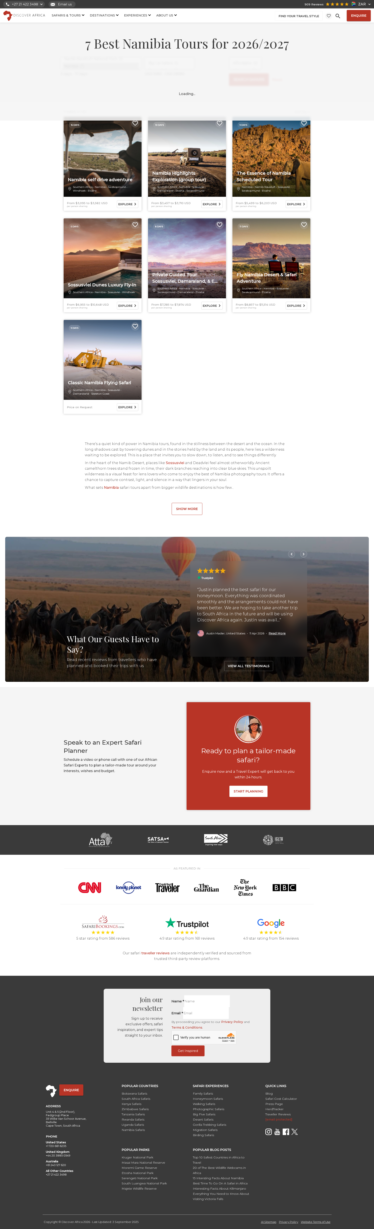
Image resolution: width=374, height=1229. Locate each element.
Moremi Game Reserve (139, 1168)
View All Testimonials (248, 666)
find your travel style (299, 16)
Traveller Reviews (278, 1114)
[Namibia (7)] (101, 66)
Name (177, 1001)
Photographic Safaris (208, 1109)
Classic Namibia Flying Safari (99, 382)
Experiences (135, 15)
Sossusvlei (198, 187)
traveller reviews (155, 953)
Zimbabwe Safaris (135, 1109)
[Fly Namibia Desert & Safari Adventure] (271, 258)
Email (177, 1013)
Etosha (92, 190)
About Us (164, 15)
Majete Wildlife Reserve (139, 1188)
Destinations (102, 15)
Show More (187, 509)
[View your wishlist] (328, 16)
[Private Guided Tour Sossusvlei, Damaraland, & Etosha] (187, 258)
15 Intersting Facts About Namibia (218, 1178)
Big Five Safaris (204, 1114)
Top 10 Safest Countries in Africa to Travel (219, 1159)
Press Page (274, 1104)
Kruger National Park (137, 1157)
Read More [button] (277, 633)
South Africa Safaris (136, 1099)
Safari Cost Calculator (281, 1099)
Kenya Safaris (131, 1104)
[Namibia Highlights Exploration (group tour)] (187, 157)
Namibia (100, 187)
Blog (269, 1093)
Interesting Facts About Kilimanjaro (219, 1188)
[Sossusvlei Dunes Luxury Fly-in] (103, 258)
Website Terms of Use (315, 1222)
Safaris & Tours (66, 15)
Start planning (248, 791)
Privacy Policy (232, 1022)
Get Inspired (188, 1051)
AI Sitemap (268, 1222)
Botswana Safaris (134, 1093)
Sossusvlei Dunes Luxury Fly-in (102, 284)
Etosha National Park (137, 1173)
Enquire (358, 16)
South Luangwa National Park (144, 1183)
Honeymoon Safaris (208, 1099)
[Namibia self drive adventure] (103, 157)
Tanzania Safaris (133, 1114)
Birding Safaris (203, 1135)
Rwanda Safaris (133, 1119)
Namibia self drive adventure (100, 179)
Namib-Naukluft (265, 187)
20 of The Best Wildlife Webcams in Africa (219, 1170)
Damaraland (165, 190)
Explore (125, 204)
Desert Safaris (203, 1119)
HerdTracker (274, 1109)
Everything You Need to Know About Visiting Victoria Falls (221, 1196)
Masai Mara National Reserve (143, 1162)
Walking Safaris (204, 1104)
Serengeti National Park (140, 1178)
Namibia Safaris (133, 1130)
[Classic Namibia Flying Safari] (103, 360)
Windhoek (79, 190)
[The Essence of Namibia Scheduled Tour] (271, 157)
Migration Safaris (205, 1130)
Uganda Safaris (133, 1125)
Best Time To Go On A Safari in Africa (220, 1183)
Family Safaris (203, 1093)
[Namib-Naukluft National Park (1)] (101, 59)
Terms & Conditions (186, 1027)
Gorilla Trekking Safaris (209, 1125)
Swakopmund (117, 187)
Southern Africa (83, 187)
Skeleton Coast (100, 393)
